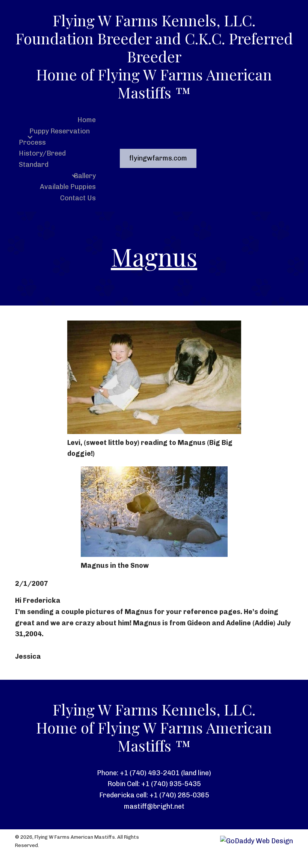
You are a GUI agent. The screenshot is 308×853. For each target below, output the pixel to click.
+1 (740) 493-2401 (150, 773)
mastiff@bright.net (154, 806)
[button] (30, 137)
